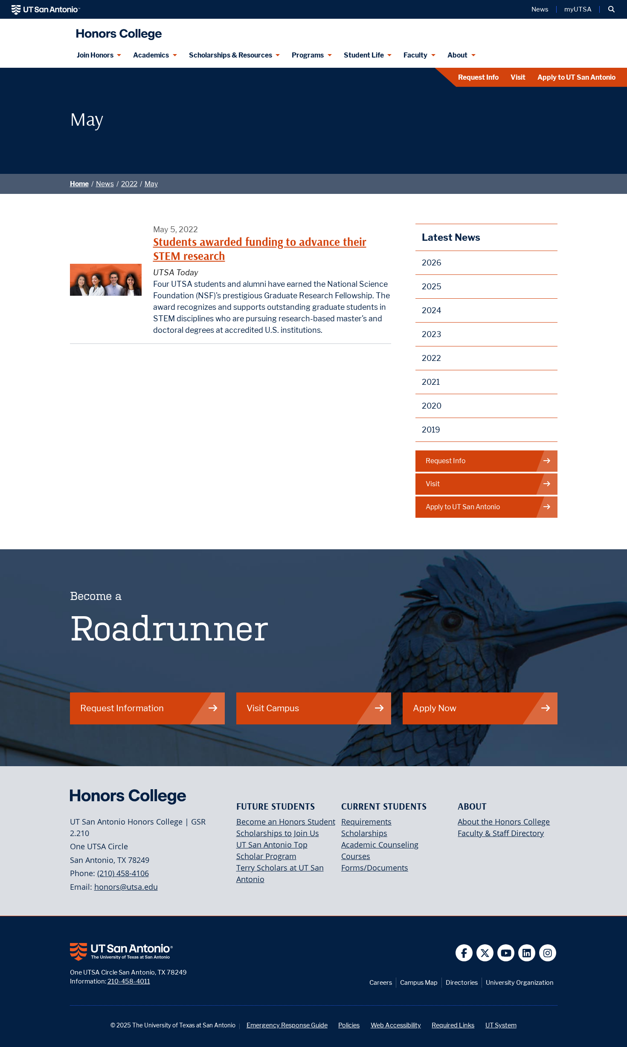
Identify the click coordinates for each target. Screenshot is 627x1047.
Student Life (364, 55)
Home (79, 184)
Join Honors (95, 55)
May (151, 184)
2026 (431, 262)
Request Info (478, 77)
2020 (431, 405)
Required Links (453, 1025)
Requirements (366, 821)
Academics (151, 55)
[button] (611, 9)
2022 (129, 184)
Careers (380, 982)
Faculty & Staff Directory (501, 833)
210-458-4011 (128, 981)
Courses (355, 856)
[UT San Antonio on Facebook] (464, 953)
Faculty (415, 55)
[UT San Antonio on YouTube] (506, 953)
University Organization (520, 982)
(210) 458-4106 (123, 873)
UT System (501, 1025)
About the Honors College (504, 821)
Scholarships (364, 833)
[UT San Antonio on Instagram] (548, 953)
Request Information (122, 708)
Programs (308, 55)
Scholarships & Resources (230, 55)
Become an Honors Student (285, 821)
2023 (431, 334)
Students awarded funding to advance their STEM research (259, 248)
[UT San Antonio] (46, 9)
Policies (349, 1025)
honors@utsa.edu (126, 887)
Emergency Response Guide (287, 1025)
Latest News (451, 237)
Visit (518, 77)
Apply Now (434, 708)
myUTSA (578, 9)
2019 (431, 429)
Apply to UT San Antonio (576, 77)
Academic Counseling (379, 844)
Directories (462, 982)
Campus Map (419, 982)
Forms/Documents (374, 867)
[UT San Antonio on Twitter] (485, 953)
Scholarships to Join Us (277, 833)
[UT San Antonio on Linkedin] (527, 953)
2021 (431, 382)
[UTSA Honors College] (117, 31)
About (457, 55)
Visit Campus (273, 708)
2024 (431, 310)
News (540, 9)
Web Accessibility (396, 1025)
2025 (431, 286)
